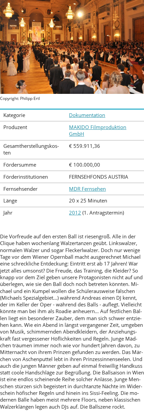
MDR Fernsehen (87, 189)
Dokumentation (87, 115)
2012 (75, 213)
